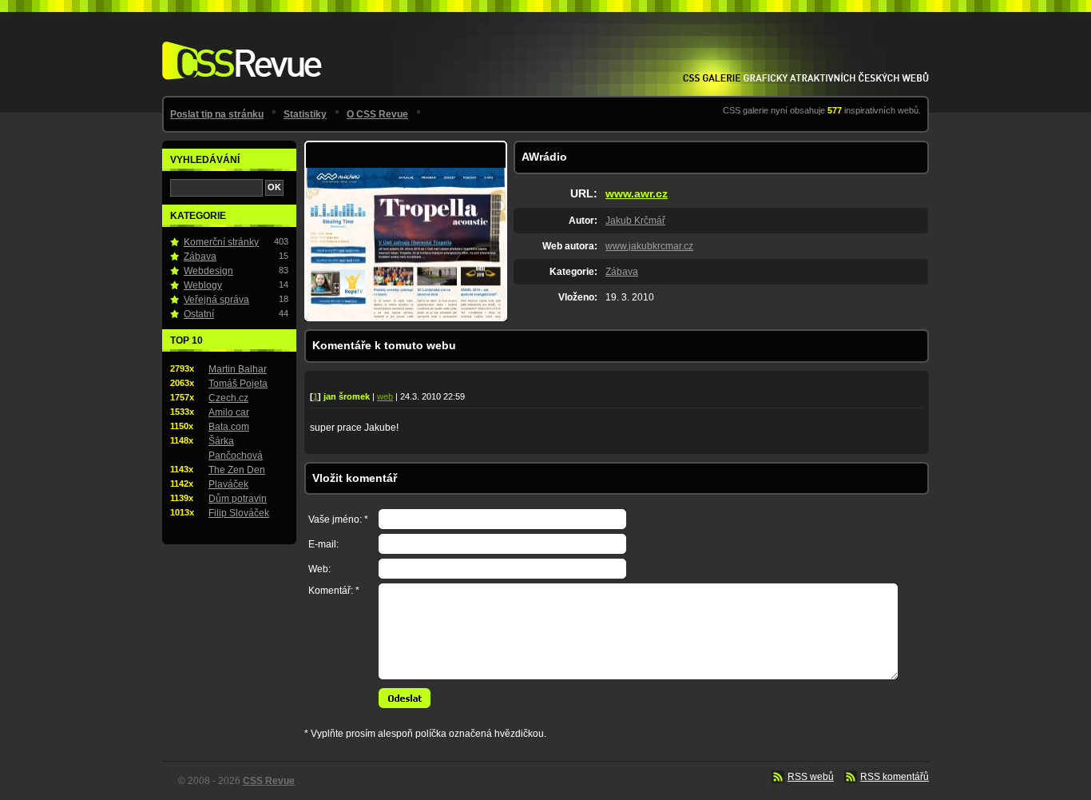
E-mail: (323, 544)
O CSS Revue (377, 114)
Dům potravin (237, 498)
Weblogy (203, 285)
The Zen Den (236, 470)
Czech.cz (228, 398)
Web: (319, 569)
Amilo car (228, 412)
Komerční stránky (221, 242)
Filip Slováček (238, 513)
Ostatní (199, 314)
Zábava (621, 271)
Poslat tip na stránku (217, 114)
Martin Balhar (237, 369)
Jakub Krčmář (635, 220)
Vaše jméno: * (338, 519)
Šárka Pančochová (235, 448)
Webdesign (208, 271)
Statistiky (305, 114)
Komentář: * (333, 590)
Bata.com (228, 426)
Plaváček (228, 484)
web (385, 396)
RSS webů (811, 776)
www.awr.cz (636, 193)
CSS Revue (238, 49)
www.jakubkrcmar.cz (649, 246)
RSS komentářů (894, 776)
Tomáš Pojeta (238, 383)
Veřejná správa (216, 299)
